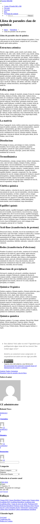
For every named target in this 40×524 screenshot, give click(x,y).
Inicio (6, 30)
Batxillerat (13, 30)
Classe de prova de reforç (19, 504)
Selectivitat (24, 507)
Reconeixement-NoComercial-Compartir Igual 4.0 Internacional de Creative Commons (20, 367)
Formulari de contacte (11, 14)
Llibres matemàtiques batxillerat (25, 509)
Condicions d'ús (5, 519)
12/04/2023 (3, 446)
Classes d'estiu (33, 507)
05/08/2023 (3, 429)
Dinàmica (3, 435)
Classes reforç (34, 500)
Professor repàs (18, 506)
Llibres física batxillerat (7, 509)
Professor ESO (33, 504)
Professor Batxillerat (6, 506)
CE (4, 427)
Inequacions (4, 451)
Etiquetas (3, 472)
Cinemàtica (4, 419)
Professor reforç (29, 506)
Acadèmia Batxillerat (17, 502)
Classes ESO (4, 500)
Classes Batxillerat (15, 500)
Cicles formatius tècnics (12, 507)
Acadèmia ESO (5, 502)
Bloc (5, 12)
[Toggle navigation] (1, 3)
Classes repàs (25, 500)
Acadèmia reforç (5, 504)
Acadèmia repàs (29, 502)
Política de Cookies (6, 521)
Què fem (7, 10)
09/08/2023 (3, 413)
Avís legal (3, 517)
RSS (6, 482)
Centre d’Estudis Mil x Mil (12, 6)
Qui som (7, 8)
